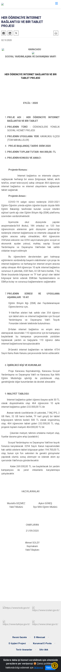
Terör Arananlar (24, 649)
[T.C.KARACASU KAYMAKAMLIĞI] (17, 4)
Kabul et (50, 667)
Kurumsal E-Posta (42, 643)
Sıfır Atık (43, 649)
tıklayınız (38, 667)
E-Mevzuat (39, 637)
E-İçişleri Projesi (17, 643)
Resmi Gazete (19, 637)
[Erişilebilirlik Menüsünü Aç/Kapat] (54, 665)
